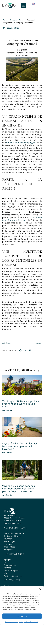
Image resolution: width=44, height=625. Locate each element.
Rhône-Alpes (9, 547)
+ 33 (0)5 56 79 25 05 (13, 521)
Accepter (22, 616)
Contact (7, 568)
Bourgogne (8, 539)
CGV (5, 573)
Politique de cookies (13, 576)
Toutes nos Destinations (14, 533)
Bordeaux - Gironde (17, 20)
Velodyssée (8, 549)
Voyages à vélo (10, 586)
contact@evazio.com (12, 523)
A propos (7, 559)
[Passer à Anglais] (31, 3)
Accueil (6, 20)
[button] (40, 589)
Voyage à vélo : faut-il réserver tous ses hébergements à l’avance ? (19, 446)
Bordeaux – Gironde (12, 536)
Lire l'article (7, 410)
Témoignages (10, 565)
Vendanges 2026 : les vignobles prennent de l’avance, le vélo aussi (20, 404)
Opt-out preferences (11, 622)
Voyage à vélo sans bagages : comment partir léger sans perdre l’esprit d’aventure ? (19, 488)
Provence (8, 544)
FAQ (5, 562)
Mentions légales (11, 570)
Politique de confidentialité (28, 622)
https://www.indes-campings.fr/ (21, 142)
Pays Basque (9, 541)
